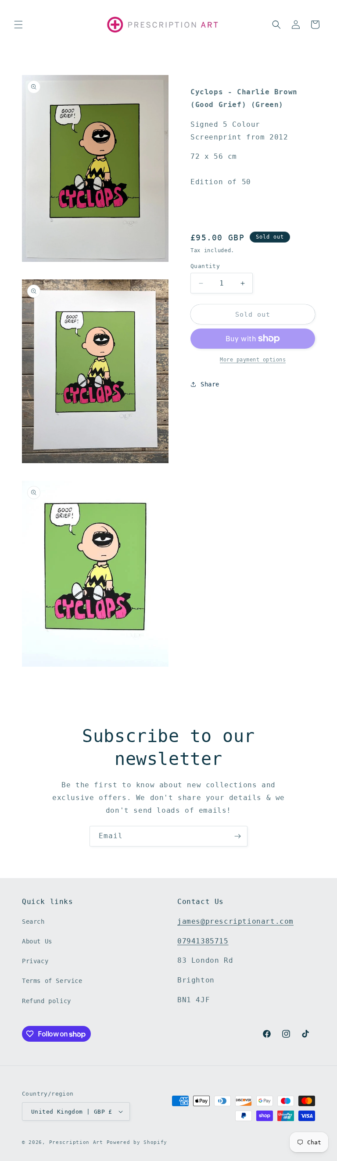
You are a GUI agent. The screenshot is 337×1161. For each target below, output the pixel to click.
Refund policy (46, 1000)
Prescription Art (76, 1142)
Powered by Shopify (137, 1142)
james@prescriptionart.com (235, 921)
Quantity (205, 266)
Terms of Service (52, 980)
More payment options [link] (253, 360)
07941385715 (203, 941)
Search (33, 921)
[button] (18, 24)
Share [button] (210, 384)
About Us (37, 941)
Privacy (35, 961)
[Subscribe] (237, 836)
